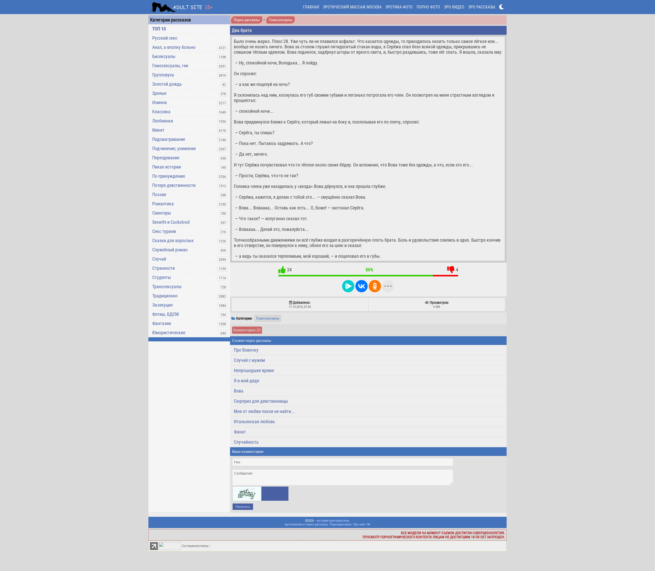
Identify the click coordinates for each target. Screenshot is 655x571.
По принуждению (168, 176)
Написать (242, 507)
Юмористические (168, 332)
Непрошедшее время (254, 370)
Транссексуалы (166, 286)
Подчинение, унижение (174, 148)
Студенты (161, 277)
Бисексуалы (163, 56)
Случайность (246, 442)
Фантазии (161, 323)
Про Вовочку (246, 350)
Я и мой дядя (246, 380)
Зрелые (159, 93)
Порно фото (428, 7)
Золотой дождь (167, 84)
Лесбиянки (162, 121)
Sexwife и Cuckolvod (171, 222)
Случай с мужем (249, 360)
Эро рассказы (481, 7)
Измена (159, 102)
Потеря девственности (173, 185)
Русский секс (164, 38)
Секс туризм (164, 231)
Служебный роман (170, 249)
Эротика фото (399, 7)
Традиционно (165, 295)
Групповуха (163, 74)
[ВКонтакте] (361, 286)
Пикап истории (166, 167)
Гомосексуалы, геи (170, 65)
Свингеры (161, 213)
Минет (158, 130)
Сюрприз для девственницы (261, 401)
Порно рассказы (247, 20)
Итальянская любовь (254, 421)
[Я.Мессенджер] (348, 286)
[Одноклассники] (375, 286)
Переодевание (165, 157)
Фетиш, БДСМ (165, 314)
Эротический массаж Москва (352, 7)
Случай (159, 259)
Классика (161, 111)
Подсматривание (168, 139)
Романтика (163, 203)
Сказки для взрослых (173, 240)
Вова (238, 391)
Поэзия (159, 194)
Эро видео (454, 7)
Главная (311, 7)
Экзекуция (162, 305)
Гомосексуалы (280, 20)
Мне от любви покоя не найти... (264, 411)
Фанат (240, 431)
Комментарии (247, 330)
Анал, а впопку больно (173, 47)
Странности (163, 268)
